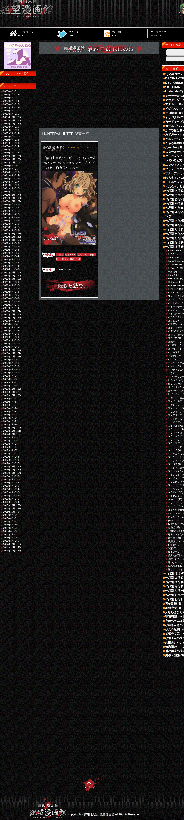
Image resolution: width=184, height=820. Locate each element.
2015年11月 (9, 508)
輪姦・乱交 (75, 259)
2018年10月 (9, 395)
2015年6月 (8, 524)
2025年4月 (8, 143)
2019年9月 (8, 360)
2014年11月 (9, 547)
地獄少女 (171, 607)
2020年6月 (8, 330)
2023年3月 (8, 224)
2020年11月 (9, 314)
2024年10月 (9, 162)
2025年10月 (9, 123)
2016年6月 (8, 486)
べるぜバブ (174, 492)
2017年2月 (8, 460)
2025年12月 (9, 117)
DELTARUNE (174, 82)
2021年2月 (8, 305)
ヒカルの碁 (174, 380)
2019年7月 (8, 366)
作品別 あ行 (172, 190)
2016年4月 (8, 492)
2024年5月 (8, 178)
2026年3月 (8, 107)
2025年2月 (8, 149)
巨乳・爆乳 (82, 254)
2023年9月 (8, 204)
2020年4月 (8, 337)
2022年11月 (9, 237)
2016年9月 (8, 476)
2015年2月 (8, 537)
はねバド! (173, 341)
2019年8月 (8, 363)
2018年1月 (8, 424)
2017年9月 (8, 437)
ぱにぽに (172, 338)
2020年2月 (8, 343)
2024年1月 (8, 191)
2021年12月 (9, 272)
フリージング (175, 446)
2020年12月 (9, 311)
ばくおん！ (174, 320)
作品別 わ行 (172, 599)
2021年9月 (8, 282)
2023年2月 (8, 227)
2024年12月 (9, 156)
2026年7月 (8, 94)
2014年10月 (9, 550)
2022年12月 (9, 233)
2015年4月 (8, 531)
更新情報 (117, 33)
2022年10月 (9, 240)
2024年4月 (8, 182)
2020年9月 (8, 321)
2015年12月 (9, 505)
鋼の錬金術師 (175, 566)
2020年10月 (9, 317)
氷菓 (170, 548)
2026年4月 (8, 104)
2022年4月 (8, 259)
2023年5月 (8, 217)
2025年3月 (8, 146)
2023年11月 (9, 198)
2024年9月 (8, 165)
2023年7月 (8, 211)
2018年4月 (8, 415)
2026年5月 (8, 101)
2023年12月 (9, 195)
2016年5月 (8, 489)
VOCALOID (174, 292)
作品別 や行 (172, 582)
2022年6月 (8, 253)
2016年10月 (9, 473)
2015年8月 (8, 518)
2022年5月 (8, 256)
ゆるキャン (172, 177)
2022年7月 (8, 250)
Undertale (172, 91)
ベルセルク (174, 496)
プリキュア (174, 454)
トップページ (25, 33)
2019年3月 (8, 379)
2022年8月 (8, 246)
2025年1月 (8, 152)
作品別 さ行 (172, 207)
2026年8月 (8, 91)
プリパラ (172, 464)
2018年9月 (8, 398)
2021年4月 (8, 298)
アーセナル (172, 95)
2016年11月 (9, 469)
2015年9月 (8, 515)
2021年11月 (9, 275)
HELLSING (174, 278)
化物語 (171, 527)
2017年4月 (8, 453)
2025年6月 (8, 136)
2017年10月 (9, 434)
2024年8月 (8, 169)
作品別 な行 (172, 242)
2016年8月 (8, 479)
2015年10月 (9, 512)
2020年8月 (8, 324)
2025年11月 (9, 120)
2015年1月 (8, 541)
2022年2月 (8, 266)
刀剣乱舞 (171, 603)
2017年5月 (8, 450)
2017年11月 (9, 431)
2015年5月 (8, 528)
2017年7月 (8, 444)
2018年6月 (8, 408)
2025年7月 (8, 133)
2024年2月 (8, 188)
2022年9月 (8, 243)
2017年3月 (8, 457)
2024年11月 (9, 159)
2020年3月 (8, 340)
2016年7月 (8, 482)
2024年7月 (8, 172)
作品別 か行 (172, 203)
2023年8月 (8, 207)
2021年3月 (8, 301)
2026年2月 (8, 110)
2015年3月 (8, 534)
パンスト (172, 366)
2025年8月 (8, 130)
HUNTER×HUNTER (66, 269)
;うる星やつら (174, 74)
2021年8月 (8, 285)
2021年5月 (8, 295)
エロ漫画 (171, 112)
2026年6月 (8, 98)
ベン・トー (174, 503)
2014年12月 (9, 544)
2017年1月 (8, 463)
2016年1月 (8, 502)
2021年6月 (8, 292)
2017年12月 (9, 427)
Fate (170, 257)
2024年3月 (8, 185)
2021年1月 (8, 308)
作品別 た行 (172, 229)
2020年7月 (8, 327)
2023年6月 (8, 214)
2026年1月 (8, 114)
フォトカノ (174, 418)
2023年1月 (8, 230)
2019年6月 (8, 369)
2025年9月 (8, 127)
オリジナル (172, 117)
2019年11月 (9, 353)
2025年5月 (8, 140)
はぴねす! (173, 348)
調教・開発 (172, 655)
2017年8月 (8, 440)
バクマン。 (174, 324)
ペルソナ (172, 499)
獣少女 (65, 259)
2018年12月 (9, 389)
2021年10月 (9, 279)
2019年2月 (8, 382)
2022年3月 (8, 262)
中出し (60, 254)
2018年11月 (9, 392)
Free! (170, 275)
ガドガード (172, 134)
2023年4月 (8, 220)
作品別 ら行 (172, 586)
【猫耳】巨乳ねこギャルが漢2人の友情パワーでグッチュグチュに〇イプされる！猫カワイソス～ (69, 162)
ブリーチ (172, 450)
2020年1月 (8, 347)
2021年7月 (8, 288)
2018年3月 (8, 418)
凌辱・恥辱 (70, 254)
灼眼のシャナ (174, 642)
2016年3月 (8, 495)
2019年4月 (8, 376)
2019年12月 (9, 350)
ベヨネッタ (174, 489)
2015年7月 (8, 521)
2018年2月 (8, 421)
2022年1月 (8, 269)
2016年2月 (8, 499)
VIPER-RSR (174, 289)
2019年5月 (8, 372)
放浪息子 (172, 538)
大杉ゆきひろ (174, 612)
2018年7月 (8, 405)
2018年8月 (8, 402)
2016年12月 (9, 466)
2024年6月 (8, 175)
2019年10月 (9, 356)
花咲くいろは (175, 559)
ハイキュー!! (174, 310)
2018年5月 (8, 411)
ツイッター (74, 33)
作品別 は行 (172, 246)
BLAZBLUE (174, 254)
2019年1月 (8, 385)
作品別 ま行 (172, 577)
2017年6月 (8, 447)
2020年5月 (8, 334)
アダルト (171, 104)
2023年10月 (9, 201)
